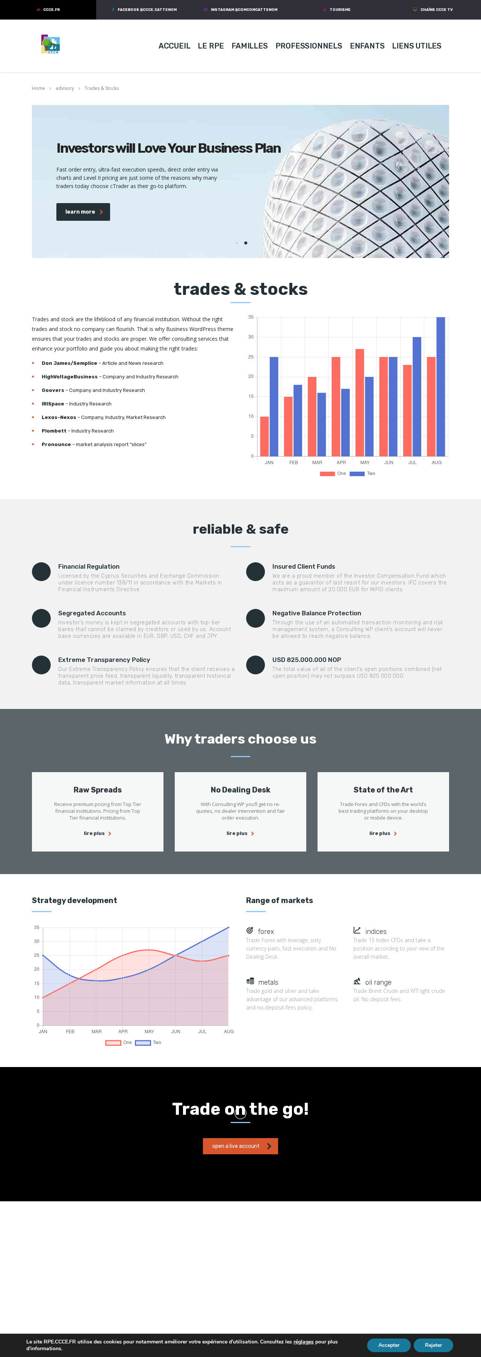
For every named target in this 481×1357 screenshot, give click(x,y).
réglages (303, 1342)
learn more (80, 212)
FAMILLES (249, 45)
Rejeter (433, 1345)
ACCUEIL (175, 45)
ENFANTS (367, 45)
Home (38, 88)
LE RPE (211, 45)
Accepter (388, 1345)
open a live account (236, 1146)
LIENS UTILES (417, 45)
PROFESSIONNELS (308, 45)
